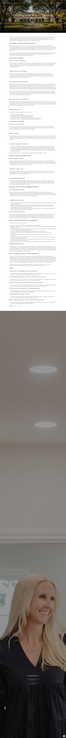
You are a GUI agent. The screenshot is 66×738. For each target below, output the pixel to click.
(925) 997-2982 (60, 3)
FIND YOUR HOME (27, 3)
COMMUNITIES (36, 3)
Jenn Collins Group (41, 264)
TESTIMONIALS (44, 3)
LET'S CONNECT (52, 3)
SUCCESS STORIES (18, 3)
